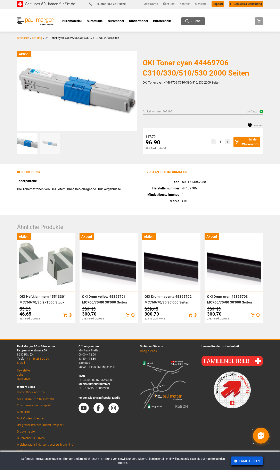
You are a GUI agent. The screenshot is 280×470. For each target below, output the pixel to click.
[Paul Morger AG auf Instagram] (115, 411)
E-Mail (21, 362)
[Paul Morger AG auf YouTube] (86, 411)
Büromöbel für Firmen (31, 438)
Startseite (23, 38)
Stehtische (23, 411)
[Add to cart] (65, 315)
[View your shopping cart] (259, 21)
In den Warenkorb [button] (250, 141)
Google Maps (148, 351)
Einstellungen (249, 461)
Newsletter (24, 370)
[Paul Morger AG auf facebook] (100, 411)
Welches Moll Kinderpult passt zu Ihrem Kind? (45, 444)
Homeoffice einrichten (31, 392)
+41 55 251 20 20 (38, 358)
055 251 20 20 (111, 4)
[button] (213, 141)
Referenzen (24, 378)
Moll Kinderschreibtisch (32, 418)
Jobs (20, 374)
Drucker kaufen (26, 431)
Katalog (37, 38)
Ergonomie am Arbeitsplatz (34, 405)
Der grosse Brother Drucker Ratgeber (40, 425)
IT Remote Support (29, 451)
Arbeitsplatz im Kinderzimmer (35, 398)
